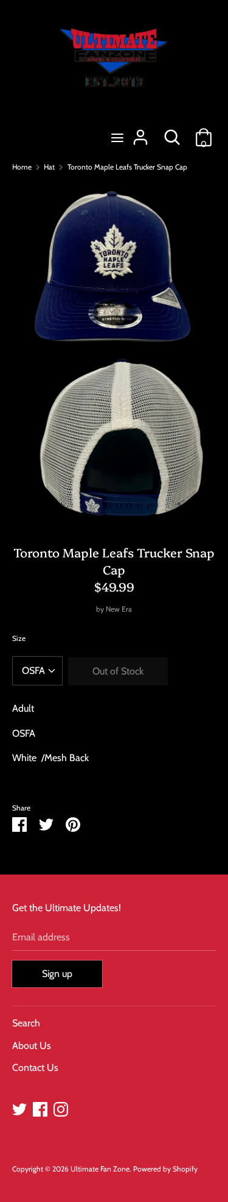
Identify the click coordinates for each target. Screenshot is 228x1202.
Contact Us (35, 1067)
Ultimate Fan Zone (100, 1168)
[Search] (172, 132)
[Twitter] (19, 1108)
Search (26, 1023)
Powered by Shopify (165, 1168)
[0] (204, 132)
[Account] (140, 132)
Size (19, 638)
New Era (119, 609)
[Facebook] (40, 1108)
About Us (31, 1045)
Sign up (57, 973)
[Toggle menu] (117, 137)
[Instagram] (61, 1108)
